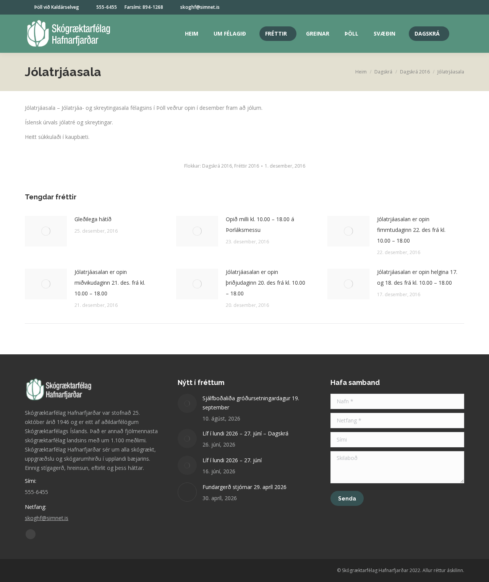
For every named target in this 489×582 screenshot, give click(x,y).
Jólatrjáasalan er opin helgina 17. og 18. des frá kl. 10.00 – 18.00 (417, 277)
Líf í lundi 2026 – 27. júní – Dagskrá (245, 433)
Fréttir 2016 (246, 166)
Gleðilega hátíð (93, 219)
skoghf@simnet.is (200, 7)
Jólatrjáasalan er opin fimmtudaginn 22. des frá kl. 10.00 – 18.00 (411, 229)
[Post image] (46, 231)
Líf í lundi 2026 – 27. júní (232, 460)
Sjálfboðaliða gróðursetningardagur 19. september (250, 403)
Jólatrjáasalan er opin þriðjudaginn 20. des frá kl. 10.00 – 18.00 (265, 282)
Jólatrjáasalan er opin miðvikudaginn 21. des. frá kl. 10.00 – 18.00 (109, 282)
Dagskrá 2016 (217, 166)
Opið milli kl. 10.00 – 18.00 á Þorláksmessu (260, 224)
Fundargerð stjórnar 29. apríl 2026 (244, 487)
